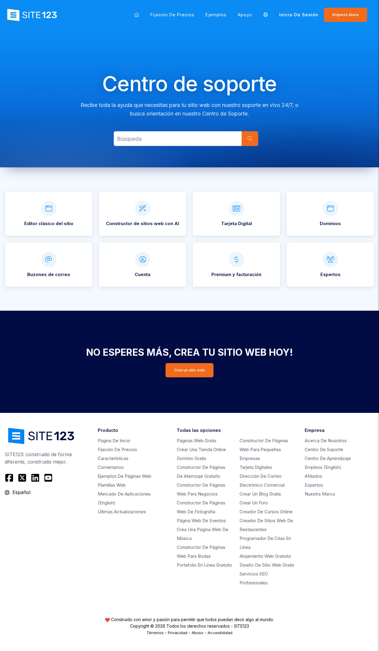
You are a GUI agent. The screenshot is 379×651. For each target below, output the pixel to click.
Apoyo (245, 14)
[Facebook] (10, 478)
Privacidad (177, 632)
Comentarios (111, 467)
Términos (155, 632)
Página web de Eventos (201, 520)
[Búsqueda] (250, 138)
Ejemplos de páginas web (124, 476)
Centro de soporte (324, 449)
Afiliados (313, 476)
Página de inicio (114, 440)
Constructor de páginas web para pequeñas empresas (264, 449)
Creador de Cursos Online (266, 511)
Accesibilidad (220, 632)
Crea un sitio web (189, 370)
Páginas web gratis (196, 440)
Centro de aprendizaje (328, 458)
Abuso (197, 632)
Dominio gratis (191, 458)
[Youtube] (48, 478)
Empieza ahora (346, 14)
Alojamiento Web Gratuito (265, 556)
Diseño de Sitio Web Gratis (267, 565)
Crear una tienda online (201, 449)
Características (113, 458)
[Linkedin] (35, 478)
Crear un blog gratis (260, 494)
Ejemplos (216, 14)
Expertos (314, 485)
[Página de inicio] (137, 14)
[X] (22, 478)
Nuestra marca (320, 494)
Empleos (323, 467)
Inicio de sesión (298, 14)
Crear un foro (254, 503)
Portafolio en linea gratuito (204, 565)
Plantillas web (112, 485)
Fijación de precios (172, 14)
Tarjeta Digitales (256, 467)
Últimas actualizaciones (122, 511)
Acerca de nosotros (326, 440)
